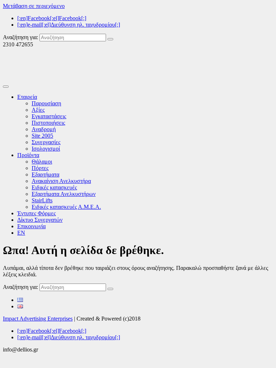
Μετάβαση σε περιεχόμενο (34, 6)
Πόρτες (40, 168)
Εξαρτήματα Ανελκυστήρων (64, 194)
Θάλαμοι (42, 161)
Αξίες (38, 110)
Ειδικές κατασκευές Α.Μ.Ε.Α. (66, 207)
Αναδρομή (44, 129)
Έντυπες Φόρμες (36, 213)
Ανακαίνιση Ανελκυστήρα (61, 181)
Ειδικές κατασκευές (54, 187)
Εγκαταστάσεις (49, 116)
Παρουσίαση (46, 103)
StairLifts (42, 200)
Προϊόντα (28, 155)
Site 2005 (42, 136)
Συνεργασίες (46, 142)
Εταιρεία (27, 97)
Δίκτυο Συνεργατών (40, 220)
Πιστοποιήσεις (48, 123)
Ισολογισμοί (46, 149)
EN (21, 233)
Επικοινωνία (31, 226)
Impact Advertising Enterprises (38, 319)
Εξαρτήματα (45, 174)
